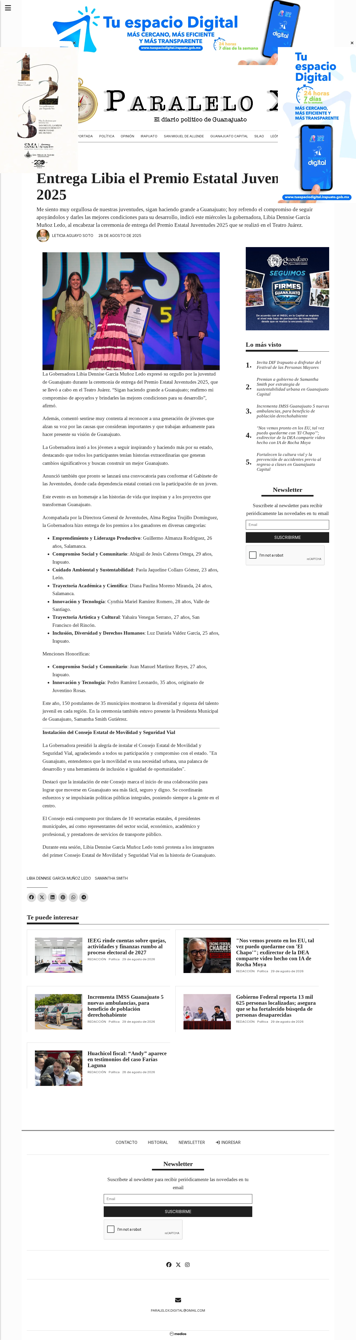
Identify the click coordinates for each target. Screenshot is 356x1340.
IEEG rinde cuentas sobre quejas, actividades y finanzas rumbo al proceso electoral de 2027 (127, 946)
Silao (259, 136)
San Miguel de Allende (184, 136)
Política (106, 136)
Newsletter (287, 489)
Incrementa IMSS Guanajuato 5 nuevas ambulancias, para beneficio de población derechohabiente (126, 1006)
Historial (158, 1142)
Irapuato (149, 136)
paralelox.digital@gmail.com (178, 1310)
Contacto (126, 1142)
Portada (85, 136)
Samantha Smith (111, 878)
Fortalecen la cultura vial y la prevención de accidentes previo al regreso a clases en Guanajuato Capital (289, 462)
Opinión (127, 136)
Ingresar (230, 1142)
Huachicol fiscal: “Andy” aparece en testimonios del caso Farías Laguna (127, 1059)
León (275, 136)
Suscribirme (287, 537)
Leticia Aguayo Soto (72, 235)
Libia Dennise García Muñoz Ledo (59, 878)
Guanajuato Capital (229, 136)
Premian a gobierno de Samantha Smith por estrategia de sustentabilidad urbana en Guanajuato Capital (293, 386)
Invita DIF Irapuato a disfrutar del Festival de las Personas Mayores (289, 365)
